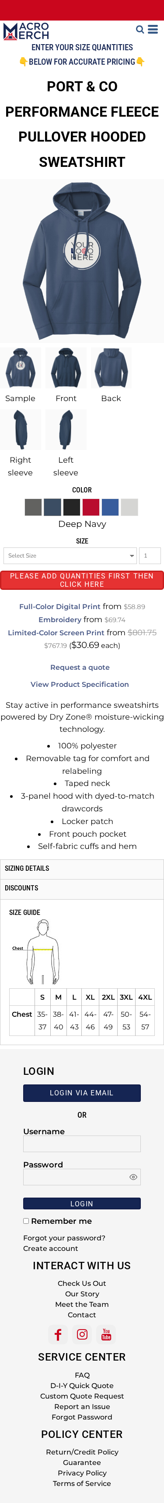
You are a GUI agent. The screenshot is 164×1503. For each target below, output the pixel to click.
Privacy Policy (82, 1473)
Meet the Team (82, 1304)
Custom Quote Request (82, 1396)
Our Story (82, 1294)
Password (43, 1164)
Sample (20, 398)
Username (44, 1131)
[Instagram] (82, 1334)
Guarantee (82, 1462)
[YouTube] (106, 1334)
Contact (82, 1315)
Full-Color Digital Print (60, 607)
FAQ (82, 1375)
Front (66, 398)
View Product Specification (80, 684)
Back (111, 398)
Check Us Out (82, 1283)
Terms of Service (82, 1483)
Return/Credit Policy (82, 1452)
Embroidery (59, 620)
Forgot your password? (64, 1238)
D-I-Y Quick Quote (82, 1386)
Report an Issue (82, 1407)
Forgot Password (82, 1417)
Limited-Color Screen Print (56, 633)
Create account (50, 1248)
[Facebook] (58, 1334)
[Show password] (133, 1177)
